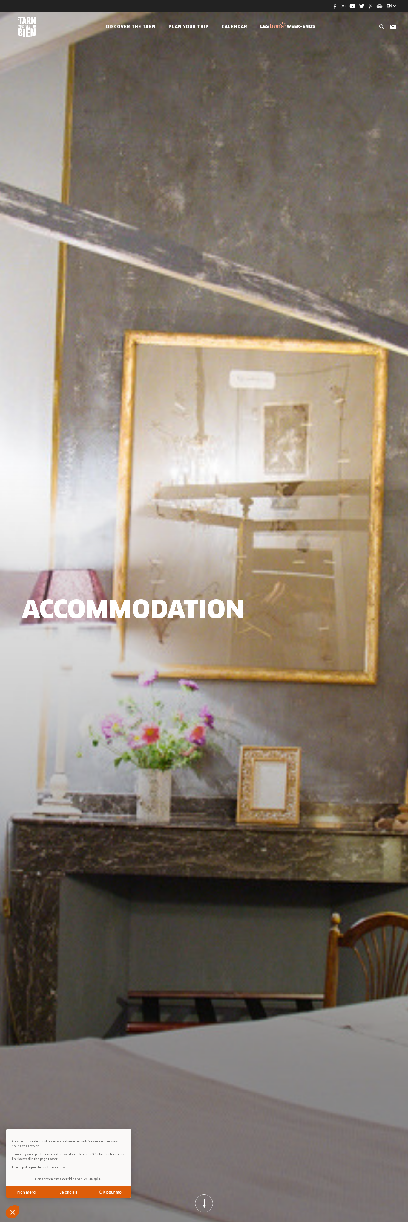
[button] (12, 1212)
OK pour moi (110, 1191)
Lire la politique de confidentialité (38, 1167)
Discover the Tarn (131, 27)
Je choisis (69, 1191)
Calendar (234, 27)
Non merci (26, 1191)
